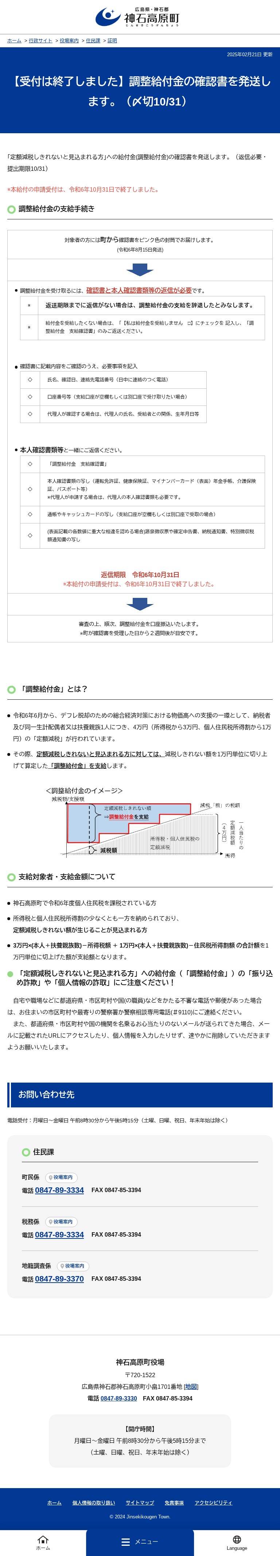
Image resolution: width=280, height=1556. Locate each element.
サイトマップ (140, 1503)
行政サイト (40, 40)
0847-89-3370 (59, 1278)
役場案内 (69, 40)
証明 (112, 40)
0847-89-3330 (119, 1398)
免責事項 (174, 1503)
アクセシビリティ (214, 1503)
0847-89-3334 (59, 1190)
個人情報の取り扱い (94, 1503)
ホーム (14, 40)
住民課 (93, 40)
